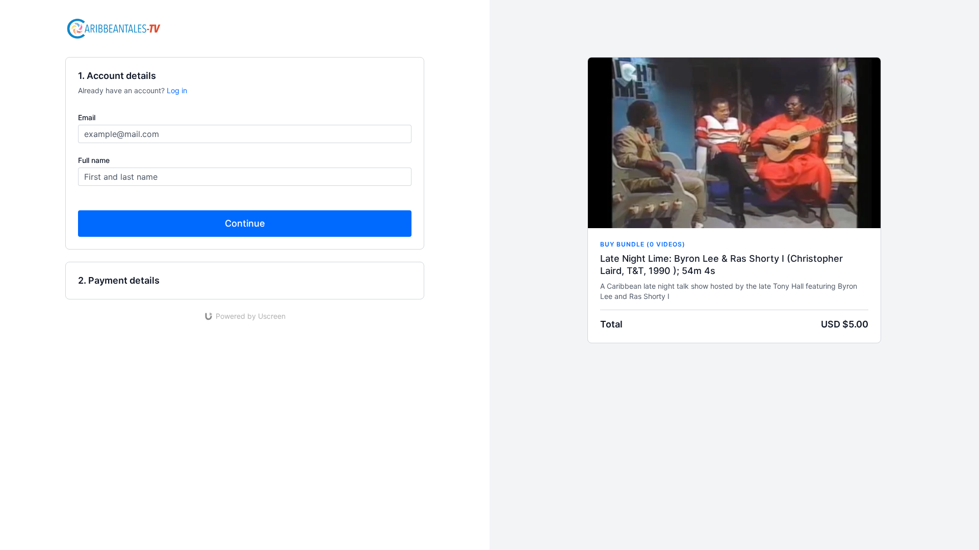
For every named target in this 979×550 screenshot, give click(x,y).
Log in (177, 90)
